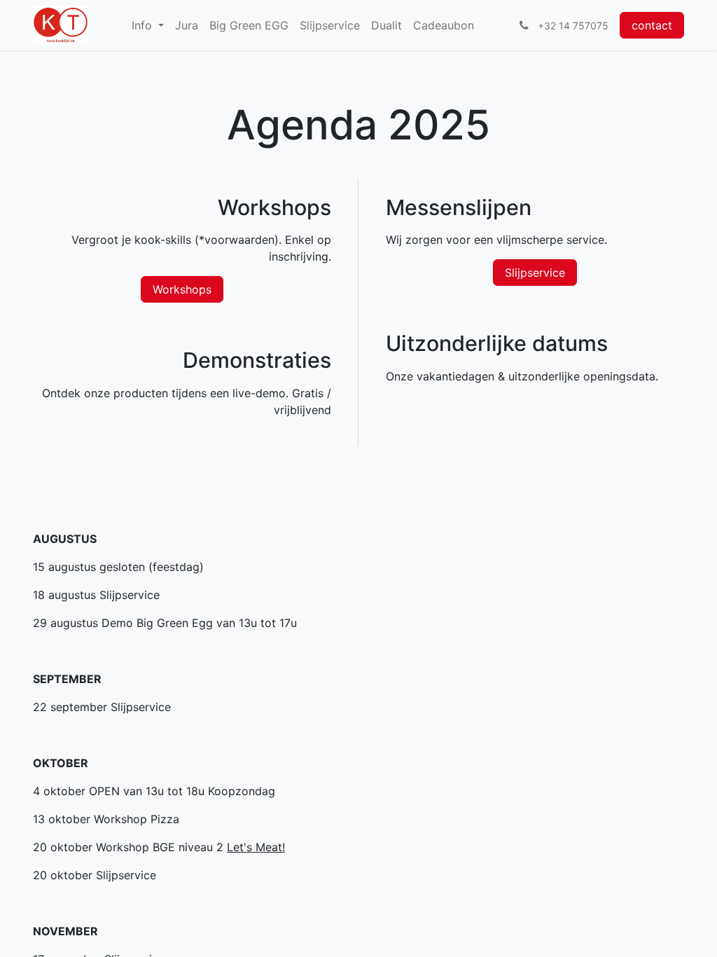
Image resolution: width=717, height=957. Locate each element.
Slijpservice (535, 273)
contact (652, 25)
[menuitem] (147, 25)
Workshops (182, 289)
